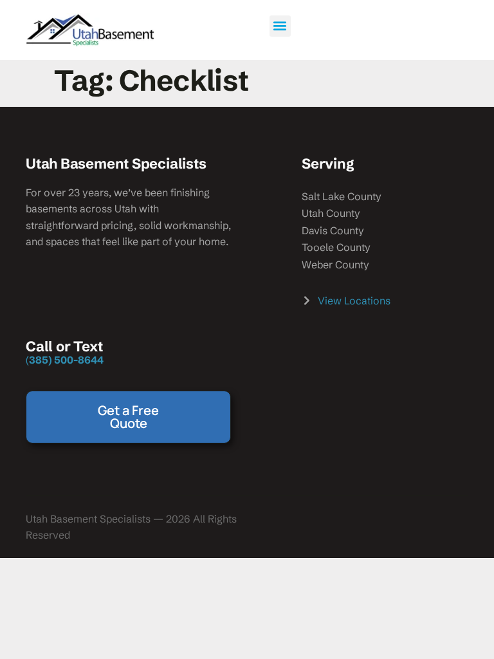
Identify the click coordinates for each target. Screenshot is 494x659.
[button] (280, 26)
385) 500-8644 (66, 359)
